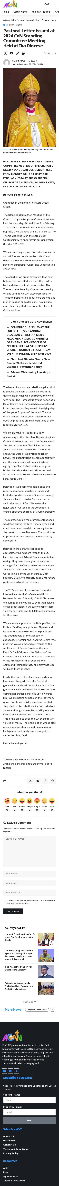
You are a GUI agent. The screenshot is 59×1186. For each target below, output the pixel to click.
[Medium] (10, 1071)
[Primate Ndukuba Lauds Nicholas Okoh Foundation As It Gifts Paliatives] (46, 988)
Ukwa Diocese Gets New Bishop (31, 321)
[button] (40, 4)
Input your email (12, 1106)
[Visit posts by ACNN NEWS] (6, 62)
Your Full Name (11, 1094)
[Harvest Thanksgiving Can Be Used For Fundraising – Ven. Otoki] (46, 939)
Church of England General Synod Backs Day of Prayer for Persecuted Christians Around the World (19, 955)
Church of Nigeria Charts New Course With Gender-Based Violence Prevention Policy (28, 363)
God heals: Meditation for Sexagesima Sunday (18, 968)
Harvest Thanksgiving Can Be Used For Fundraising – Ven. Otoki (20, 937)
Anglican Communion (37, 1010)
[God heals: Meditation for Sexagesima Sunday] (46, 971)
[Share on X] (5, 53)
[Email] (11, 53)
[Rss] (16, 1071)
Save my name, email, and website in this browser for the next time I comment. (31, 902)
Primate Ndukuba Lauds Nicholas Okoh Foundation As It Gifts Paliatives (19, 986)
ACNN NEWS (19, 61)
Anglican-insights (14, 25)
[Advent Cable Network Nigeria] (10, 4)
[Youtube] (4, 1071)
